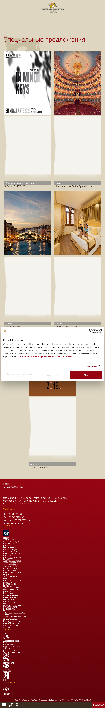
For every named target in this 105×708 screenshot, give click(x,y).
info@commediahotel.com (16, 523)
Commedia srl (10, 500)
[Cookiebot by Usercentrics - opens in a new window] (91, 331)
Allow (86, 375)
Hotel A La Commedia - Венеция (52, 8)
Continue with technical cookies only (19, 375)
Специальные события (20, 183)
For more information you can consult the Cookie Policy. (47, 356)
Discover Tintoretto (38, 467)
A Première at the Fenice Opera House (73, 186)
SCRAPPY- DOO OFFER (65, 326)
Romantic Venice (12, 326)
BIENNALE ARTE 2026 (15, 186)
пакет (58, 183)
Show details (91, 366)
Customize (51, 375)
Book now (98, 705)
